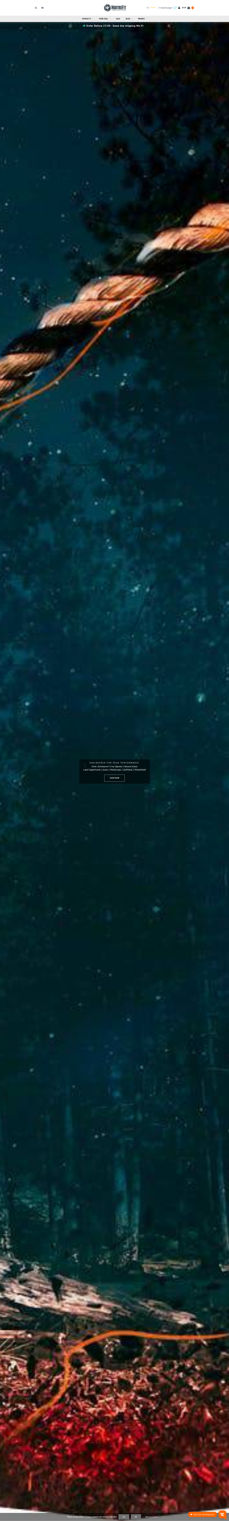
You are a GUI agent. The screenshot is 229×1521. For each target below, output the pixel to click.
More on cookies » (152, 1517)
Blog (128, 19)
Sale (118, 19)
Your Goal (103, 19)
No (136, 1517)
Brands (141, 19)
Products (86, 19)
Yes (123, 1517)
